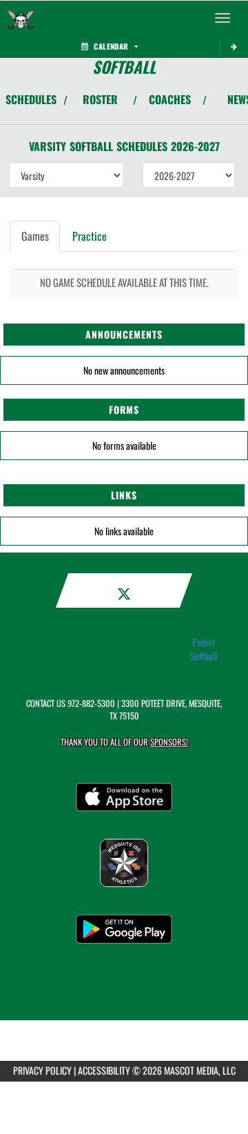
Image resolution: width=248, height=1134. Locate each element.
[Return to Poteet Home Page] (20, 18)
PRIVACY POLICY (42, 1070)
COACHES (170, 99)
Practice (89, 236)
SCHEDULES (31, 99)
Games (35, 236)
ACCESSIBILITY (104, 1070)
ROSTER (100, 99)
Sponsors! (169, 741)
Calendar (111, 46)
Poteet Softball (203, 649)
